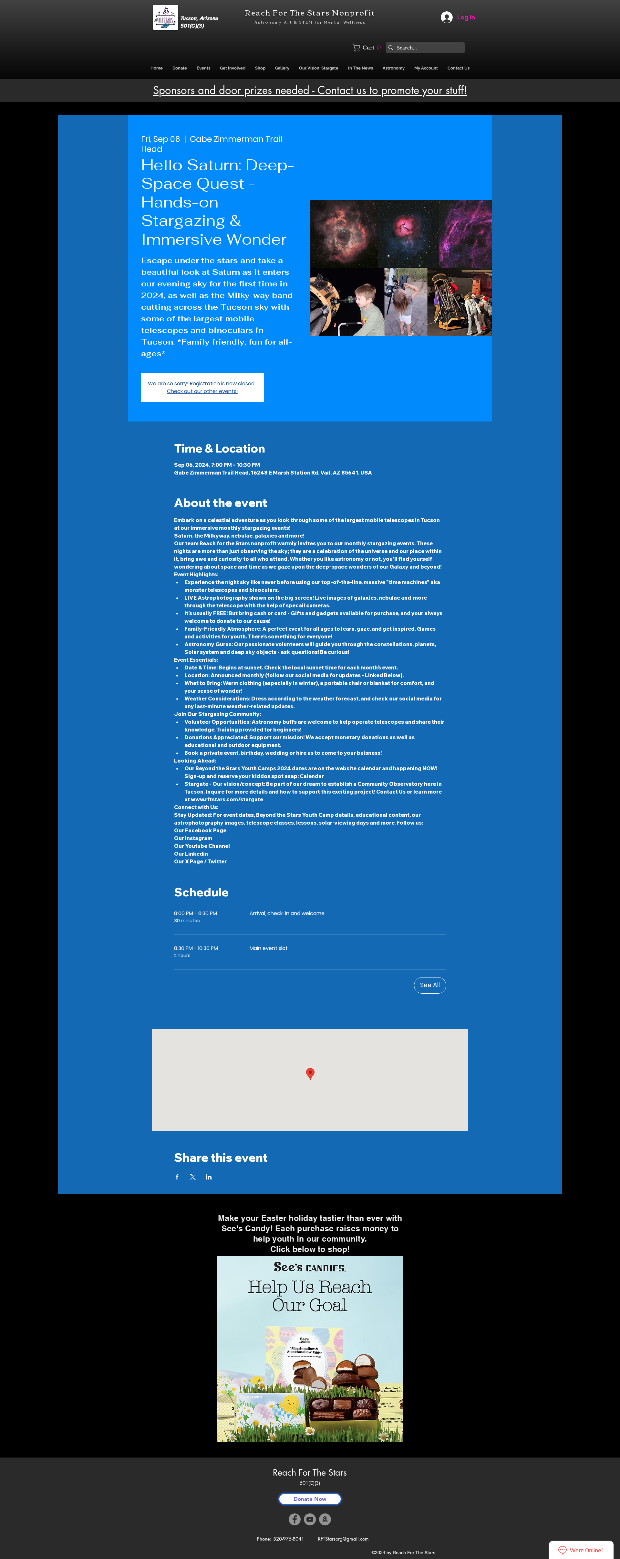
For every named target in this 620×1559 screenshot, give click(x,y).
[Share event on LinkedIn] (209, 1177)
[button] (367, 47)
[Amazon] (325, 1519)
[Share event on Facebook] (177, 1177)
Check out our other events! (202, 391)
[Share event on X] (193, 1177)
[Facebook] (295, 1519)
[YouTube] (310, 1519)
